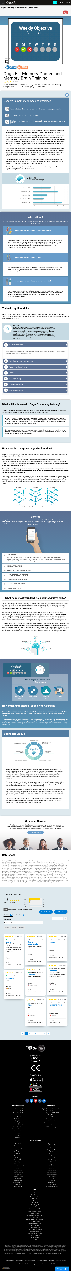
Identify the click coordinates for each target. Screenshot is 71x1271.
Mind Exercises (35, 1221)
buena (7, 927)
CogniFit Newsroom (42, 1260)
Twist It (52, 1178)
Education (35, 1199)
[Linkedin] (44, 1101)
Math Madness (18, 1172)
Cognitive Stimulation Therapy (35, 1219)
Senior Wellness (51, 1117)
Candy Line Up (52, 1146)
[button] (17, 964)
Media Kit (51, 1260)
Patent (35, 1201)
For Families (35, 1193)
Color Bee (52, 1154)
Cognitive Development (35, 1211)
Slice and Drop (52, 1176)
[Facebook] (27, 1101)
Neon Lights (18, 1162)
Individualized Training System (35, 1215)
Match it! (18, 1168)
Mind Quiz (35, 1217)
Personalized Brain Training (35, 1223)
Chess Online (18, 1144)
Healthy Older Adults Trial (51, 1113)
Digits (52, 1152)
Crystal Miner (18, 1152)
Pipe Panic (18, 1150)
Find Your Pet (18, 1180)
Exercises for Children (35, 1209)
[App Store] (35, 1080)
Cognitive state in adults (51, 1123)
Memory (18, 1133)
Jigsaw (52, 1164)
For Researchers (35, 1197)
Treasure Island (18, 1160)
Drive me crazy (18, 1164)
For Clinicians (35, 1195)
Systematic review (51, 1125)
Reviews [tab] (6, 915)
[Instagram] (40, 1101)
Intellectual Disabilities (18, 1125)
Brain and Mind (18, 1111)
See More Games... (52, 1186)
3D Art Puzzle (18, 1186)
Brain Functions (18, 1127)
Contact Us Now (35, 832)
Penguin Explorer (52, 1150)
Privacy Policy (19, 1260)
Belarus (6, 1268)
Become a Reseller (18, 1264)
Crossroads (52, 1158)
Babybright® (35, 1205)
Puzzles (52, 1148)
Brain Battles (35, 1237)
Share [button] (9, 962)
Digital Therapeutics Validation (51, 1109)
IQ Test (35, 1239)
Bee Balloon (52, 1156)
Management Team (30, 1260)
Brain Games (35, 1225)
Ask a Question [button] (47, 912)
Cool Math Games (35, 1231)
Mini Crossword (18, 1146)
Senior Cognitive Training (51, 1121)
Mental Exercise (35, 1227)
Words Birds (52, 1184)
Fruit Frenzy (18, 1148)
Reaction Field (52, 1182)
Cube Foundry (52, 1160)
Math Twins (52, 1168)
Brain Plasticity (18, 1117)
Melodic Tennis (18, 1176)
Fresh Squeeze (52, 1162)
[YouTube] (35, 1101)
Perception (18, 1135)
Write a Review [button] (62, 912)
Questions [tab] (19, 915)
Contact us (28, 1264)
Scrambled (18, 1178)
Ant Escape (18, 1158)
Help (34, 1264)
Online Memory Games (35, 1229)
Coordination (18, 1131)
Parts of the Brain (18, 1113)
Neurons (18, 1115)
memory (21, 927)
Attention (18, 1137)
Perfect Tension (52, 1174)
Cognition (18, 1121)
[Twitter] (31, 1101)
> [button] (48, 1033)
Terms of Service (9, 1260)
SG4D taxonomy (51, 1127)
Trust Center (54, 1264)
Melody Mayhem (18, 1182)
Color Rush (18, 1184)
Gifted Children (35, 1235)
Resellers (35, 1207)
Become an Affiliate (60, 1260)
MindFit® (35, 1203)
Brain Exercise (35, 1213)
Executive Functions (18, 1129)
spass (14, 927)
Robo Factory (18, 1156)
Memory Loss (18, 1123)
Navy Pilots (51, 1115)
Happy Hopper (52, 1144)
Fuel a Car (52, 1166)
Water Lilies (52, 1180)
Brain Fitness (18, 1119)
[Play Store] (35, 1085)
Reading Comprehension (35, 1233)
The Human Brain (18, 1109)
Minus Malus (52, 1170)
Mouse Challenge (52, 1172)
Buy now (65, 13)
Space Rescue (18, 1170)
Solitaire (18, 1154)
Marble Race (18, 1174)
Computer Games (51, 1111)
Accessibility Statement (43, 1264)
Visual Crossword (18, 1166)
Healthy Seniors (51, 1119)
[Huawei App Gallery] (35, 1089)
